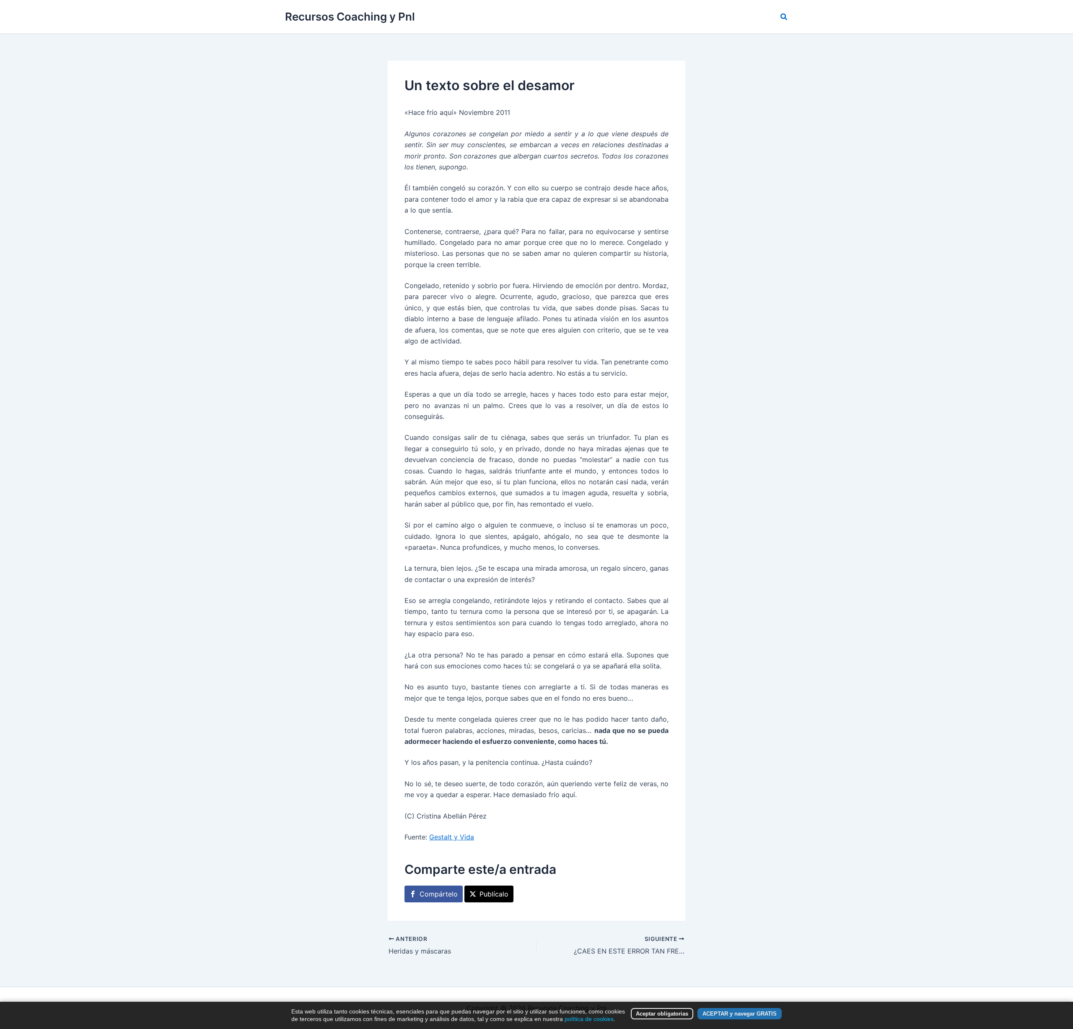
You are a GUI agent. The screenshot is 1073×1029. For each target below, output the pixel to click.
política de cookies (589, 1019)
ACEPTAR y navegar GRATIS (739, 1014)
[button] (784, 17)
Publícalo (493, 894)
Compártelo (439, 894)
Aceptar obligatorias (662, 1014)
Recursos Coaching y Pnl (350, 16)
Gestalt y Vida (451, 837)
